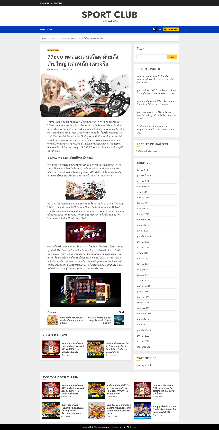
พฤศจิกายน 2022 (144, 346)
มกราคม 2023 (142, 335)
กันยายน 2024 (142, 258)
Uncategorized (53, 50)
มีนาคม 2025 (142, 230)
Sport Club (109, 14)
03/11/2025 (158, 415)
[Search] (160, 29)
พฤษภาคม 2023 (143, 313)
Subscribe (173, 29)
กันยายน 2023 (142, 297)
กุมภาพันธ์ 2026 (143, 175)
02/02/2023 (60, 69)
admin (51, 69)
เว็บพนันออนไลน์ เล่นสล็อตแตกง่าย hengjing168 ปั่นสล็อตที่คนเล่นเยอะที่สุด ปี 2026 (155, 129)
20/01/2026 (67, 416)
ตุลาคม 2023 (142, 291)
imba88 (92, 136)
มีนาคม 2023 (142, 324)
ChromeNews (118, 427)
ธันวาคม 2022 (142, 341)
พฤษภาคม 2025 (143, 219)
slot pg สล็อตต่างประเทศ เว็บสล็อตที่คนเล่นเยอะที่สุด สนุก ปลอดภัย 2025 (164, 409)
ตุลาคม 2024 (142, 253)
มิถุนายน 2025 (142, 214)
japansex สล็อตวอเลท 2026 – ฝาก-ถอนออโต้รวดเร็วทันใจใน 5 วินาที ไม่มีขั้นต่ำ (163, 389)
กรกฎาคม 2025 (143, 208)
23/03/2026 (67, 355)
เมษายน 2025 (142, 225)
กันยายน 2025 (142, 197)
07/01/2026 (113, 416)
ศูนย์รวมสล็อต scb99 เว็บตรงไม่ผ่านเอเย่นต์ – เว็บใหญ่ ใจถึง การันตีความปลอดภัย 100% (117, 347)
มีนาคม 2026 (142, 170)
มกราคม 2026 (142, 181)
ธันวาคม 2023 (142, 280)
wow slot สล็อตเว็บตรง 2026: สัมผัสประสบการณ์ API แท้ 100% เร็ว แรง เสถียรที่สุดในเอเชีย (72, 347)
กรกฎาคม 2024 (143, 269)
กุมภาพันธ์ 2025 (143, 236)
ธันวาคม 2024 (142, 247)
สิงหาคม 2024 (142, 264)
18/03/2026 (112, 355)
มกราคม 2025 (142, 241)
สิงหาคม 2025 (142, 203)
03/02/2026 (158, 397)
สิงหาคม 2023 (142, 302)
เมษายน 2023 (142, 319)
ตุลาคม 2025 (142, 192)
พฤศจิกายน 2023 (144, 286)
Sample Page (46, 29)
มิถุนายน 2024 (142, 275)
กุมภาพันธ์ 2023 (143, 330)
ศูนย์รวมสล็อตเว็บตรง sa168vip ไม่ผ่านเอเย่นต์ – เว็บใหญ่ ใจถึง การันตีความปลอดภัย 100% (156, 115)
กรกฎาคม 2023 (143, 308)
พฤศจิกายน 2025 (144, 186)
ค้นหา (140, 49)
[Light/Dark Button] (154, 29)
